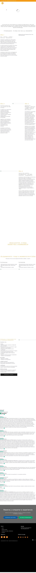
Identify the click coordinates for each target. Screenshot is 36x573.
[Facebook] (34, 0)
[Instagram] (31, 0)
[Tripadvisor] (7, 537)
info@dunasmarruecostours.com (11, 0)
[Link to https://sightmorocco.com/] (18, 29)
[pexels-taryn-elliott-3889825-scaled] (27, 339)
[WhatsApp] (28, 0)
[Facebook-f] (2, 537)
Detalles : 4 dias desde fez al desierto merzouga (8, 340)
